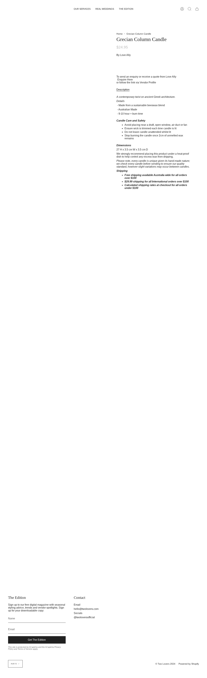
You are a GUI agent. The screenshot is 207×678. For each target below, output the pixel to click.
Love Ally (125, 55)
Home (119, 33)
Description (123, 89)
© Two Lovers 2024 (165, 663)
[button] (82, 9)
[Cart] (197, 9)
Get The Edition (37, 639)
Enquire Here (125, 79)
